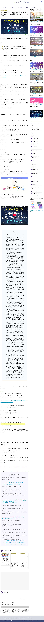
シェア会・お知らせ (36, 138)
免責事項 (12, 620)
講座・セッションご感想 (34, 6)
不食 (33, 160)
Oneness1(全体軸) (5, 6)
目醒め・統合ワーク (3, 10)
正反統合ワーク (4, 392)
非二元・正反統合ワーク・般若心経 (36, 194)
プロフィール (40, 6)
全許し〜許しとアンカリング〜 (36, 164)
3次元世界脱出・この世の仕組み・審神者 (36, 129)
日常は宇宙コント (35, 173)
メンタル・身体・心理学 (36, 147)
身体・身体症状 (35, 191)
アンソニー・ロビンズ (36, 133)
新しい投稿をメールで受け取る (8, 604)
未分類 (33, 176)
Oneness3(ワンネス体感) (20, 6)
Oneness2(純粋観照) (12, 6)
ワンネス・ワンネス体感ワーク (36, 157)
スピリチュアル (35, 141)
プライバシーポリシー (5, 620)
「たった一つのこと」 (35, 125)
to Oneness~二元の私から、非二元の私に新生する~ (22, 2)
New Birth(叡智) (27, 6)
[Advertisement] (15, 580)
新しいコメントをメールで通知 (8, 602)
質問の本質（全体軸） (35, 188)
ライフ (33, 153)
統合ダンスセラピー (36, 184)
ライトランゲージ (35, 150)
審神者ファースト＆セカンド (36, 170)
